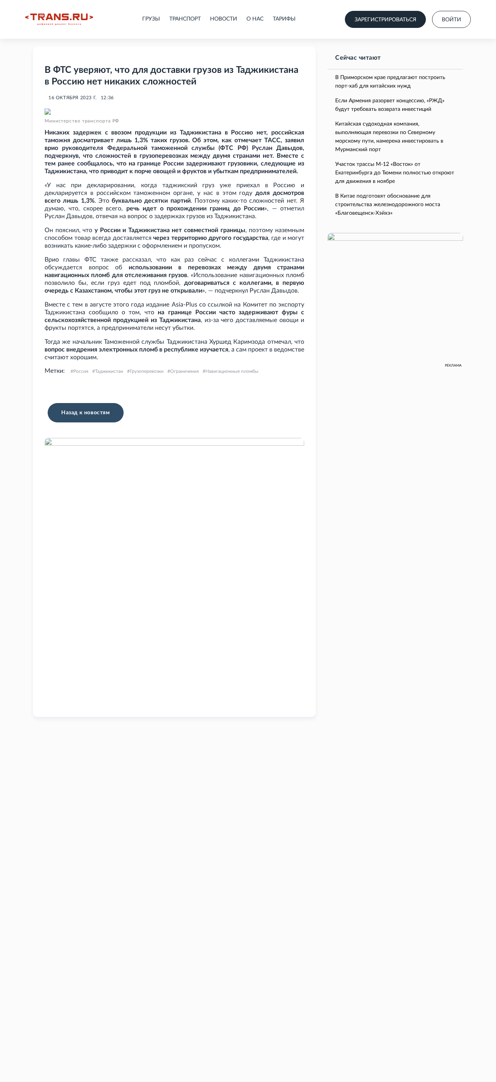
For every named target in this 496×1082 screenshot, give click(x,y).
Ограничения (184, 371)
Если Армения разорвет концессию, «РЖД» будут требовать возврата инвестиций (389, 105)
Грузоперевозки (147, 371)
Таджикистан (109, 371)
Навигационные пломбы (231, 371)
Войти (451, 19)
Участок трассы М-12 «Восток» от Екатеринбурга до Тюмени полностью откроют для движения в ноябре (394, 173)
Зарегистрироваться (385, 19)
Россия (80, 371)
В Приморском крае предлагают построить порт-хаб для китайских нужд (390, 82)
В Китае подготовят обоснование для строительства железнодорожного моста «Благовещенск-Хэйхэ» (387, 204)
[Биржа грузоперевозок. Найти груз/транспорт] (59, 19)
